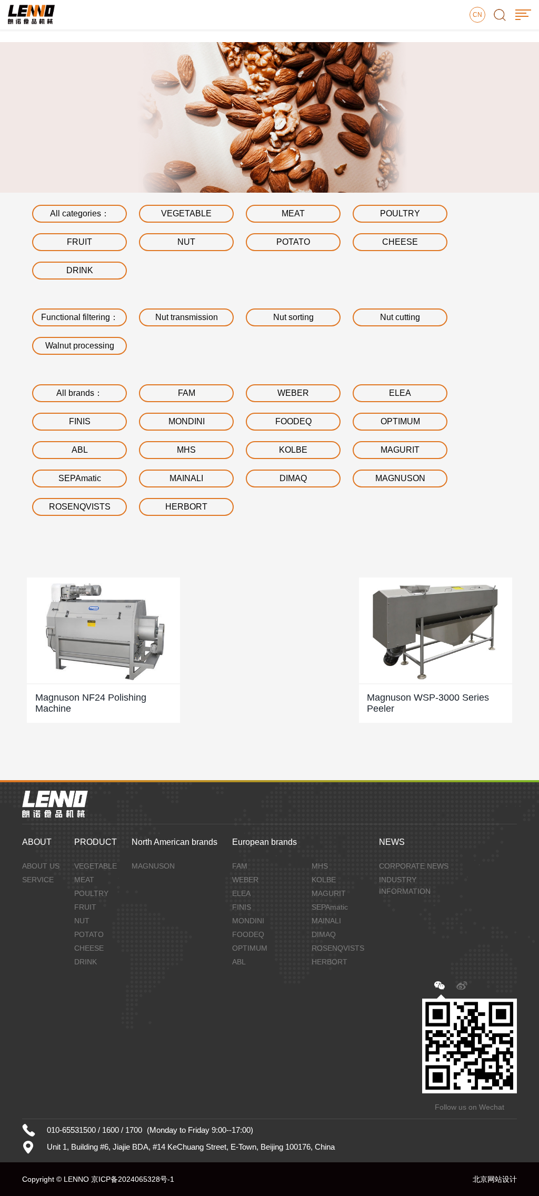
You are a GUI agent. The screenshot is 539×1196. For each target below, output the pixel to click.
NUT (186, 241)
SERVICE (38, 879)
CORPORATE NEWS (413, 866)
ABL (80, 449)
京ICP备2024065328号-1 (132, 1179)
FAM (186, 392)
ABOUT (37, 842)
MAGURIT (400, 449)
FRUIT (79, 241)
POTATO (293, 241)
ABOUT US (40, 866)
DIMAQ (293, 478)
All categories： (79, 213)
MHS (186, 449)
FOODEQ (293, 421)
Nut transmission (186, 317)
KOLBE (293, 449)
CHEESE (400, 241)
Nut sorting (293, 317)
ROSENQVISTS (80, 506)
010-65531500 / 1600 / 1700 (94, 1129)
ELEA (400, 392)
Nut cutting (400, 317)
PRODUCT (95, 842)
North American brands (174, 842)
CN (477, 14)
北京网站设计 (495, 1179)
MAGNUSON (400, 478)
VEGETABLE (186, 213)
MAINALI (186, 478)
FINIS (80, 421)
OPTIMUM (400, 421)
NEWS (392, 842)
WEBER (293, 392)
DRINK (79, 270)
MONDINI (186, 421)
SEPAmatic (79, 478)
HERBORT (186, 506)
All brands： (79, 392)
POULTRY (400, 213)
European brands (264, 842)
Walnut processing (79, 345)
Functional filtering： (79, 317)
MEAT (293, 213)
